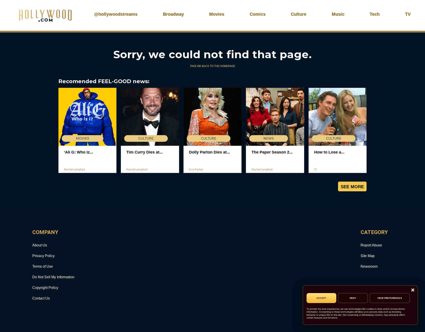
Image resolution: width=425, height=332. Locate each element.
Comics (258, 14)
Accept (321, 298)
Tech (375, 14)
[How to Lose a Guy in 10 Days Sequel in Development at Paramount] (338, 117)
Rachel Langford (74, 169)
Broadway (173, 14)
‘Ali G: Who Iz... (78, 152)
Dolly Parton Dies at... (209, 152)
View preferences (389, 298)
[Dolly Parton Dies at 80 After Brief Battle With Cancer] (212, 117)
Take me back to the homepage (212, 66)
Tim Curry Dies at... (144, 152)
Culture (298, 14)
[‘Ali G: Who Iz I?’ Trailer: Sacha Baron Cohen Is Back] (87, 117)
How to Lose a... (329, 152)
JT (315, 169)
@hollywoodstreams (115, 14)
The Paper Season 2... (272, 152)
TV (408, 14)
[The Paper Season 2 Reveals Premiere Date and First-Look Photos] (275, 117)
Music (338, 14)
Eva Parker (196, 169)
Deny (353, 298)
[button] (413, 290)
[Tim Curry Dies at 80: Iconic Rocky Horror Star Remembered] (150, 117)
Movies (216, 14)
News (268, 138)
